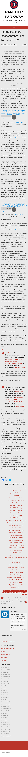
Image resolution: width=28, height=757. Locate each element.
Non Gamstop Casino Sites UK (16, 545)
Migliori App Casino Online (16, 555)
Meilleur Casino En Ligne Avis (16, 547)
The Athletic (4, 657)
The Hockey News (5, 654)
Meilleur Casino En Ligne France (16, 580)
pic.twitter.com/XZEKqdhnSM (14, 363)
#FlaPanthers (18, 359)
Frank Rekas (13, 44)
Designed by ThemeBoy (6, 752)
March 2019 (5, 695)
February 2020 (6, 669)
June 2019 (5, 688)
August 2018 (6, 711)
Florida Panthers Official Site (7, 648)
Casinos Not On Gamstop (16, 525)
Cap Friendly (4, 660)
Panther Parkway (18, 592)
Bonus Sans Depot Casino (16, 498)
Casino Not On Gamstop (16, 537)
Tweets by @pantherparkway (8, 641)
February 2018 (6, 724)
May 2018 (5, 717)
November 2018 (6, 704)
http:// (2, 349)
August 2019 (6, 683)
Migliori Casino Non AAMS (16, 585)
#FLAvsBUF (9, 359)
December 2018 (6, 701)
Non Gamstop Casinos (16, 512)
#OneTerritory (9, 361)
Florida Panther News (21, 590)
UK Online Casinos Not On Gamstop (16, 520)
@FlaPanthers (9, 353)
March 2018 (5, 722)
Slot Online (16, 495)
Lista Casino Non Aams (16, 582)
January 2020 (6, 672)
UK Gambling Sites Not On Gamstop (16, 488)
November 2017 (6, 731)
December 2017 (6, 729)
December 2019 (6, 674)
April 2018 (5, 720)
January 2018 (6, 726)
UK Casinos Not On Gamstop (16, 500)
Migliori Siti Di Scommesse (16, 532)
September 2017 (7, 736)
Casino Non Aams (16, 490)
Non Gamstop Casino (16, 535)
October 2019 (6, 679)
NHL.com (3, 651)
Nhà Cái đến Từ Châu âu (15, 565)
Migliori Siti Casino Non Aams (16, 530)
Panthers (25, 44)
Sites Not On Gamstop (16, 507)
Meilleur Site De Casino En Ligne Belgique (16, 557)
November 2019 (6, 676)
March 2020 (5, 667)
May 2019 (5, 690)
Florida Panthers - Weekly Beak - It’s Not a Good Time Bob (21, 599)
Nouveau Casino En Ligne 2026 (15, 577)
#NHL (15, 361)
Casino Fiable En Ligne (16, 575)
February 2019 (6, 697)
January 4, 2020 (20, 367)
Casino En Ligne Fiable (16, 515)
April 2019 (5, 692)
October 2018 (6, 706)
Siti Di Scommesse (16, 527)
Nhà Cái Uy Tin (16, 562)
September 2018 (7, 708)
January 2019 (6, 699)
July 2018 (5, 713)
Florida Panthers (7, 592)
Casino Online (16, 503)
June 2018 (5, 715)
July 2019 (5, 685)
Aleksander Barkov (8, 590)
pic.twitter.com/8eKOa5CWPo (14, 402)
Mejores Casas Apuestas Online (15, 522)
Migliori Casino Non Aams (16, 493)
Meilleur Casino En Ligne (16, 572)
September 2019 (7, 681)
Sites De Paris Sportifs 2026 (16, 567)
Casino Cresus (16, 570)
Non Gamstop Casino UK (16, 550)
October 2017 (6, 733)
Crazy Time (16, 560)
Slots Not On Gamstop (16, 505)
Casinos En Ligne (15, 587)
